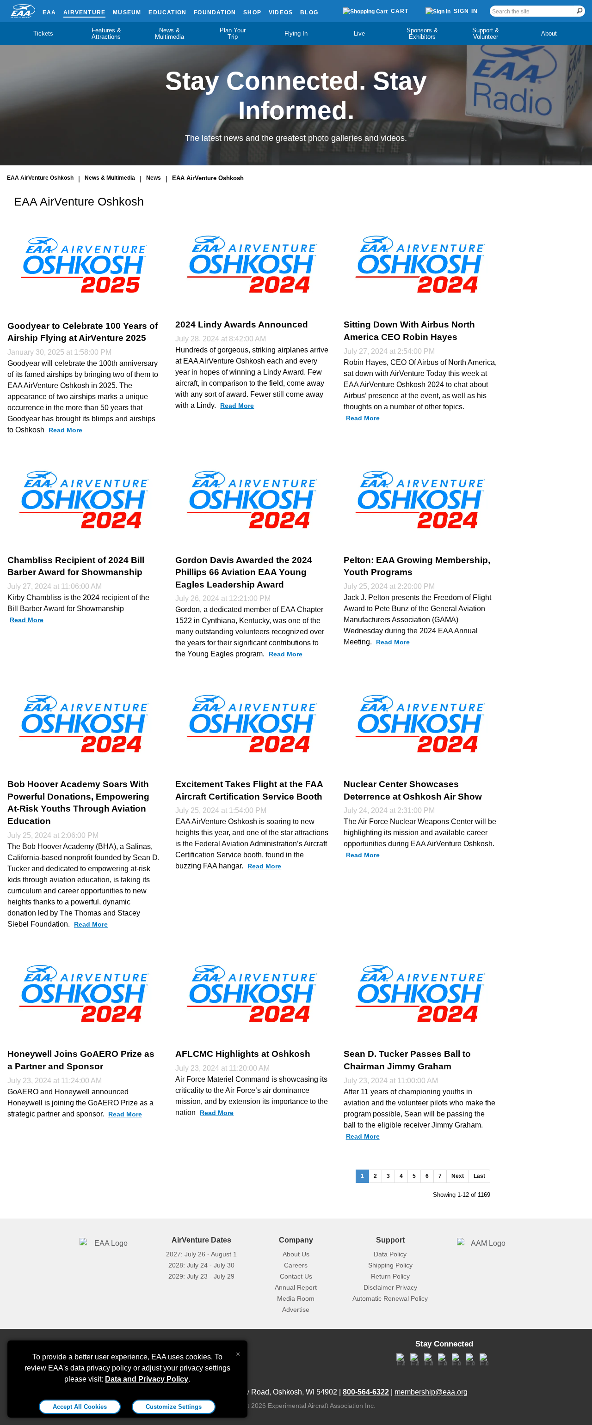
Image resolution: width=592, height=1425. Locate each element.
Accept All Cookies (80, 1406)
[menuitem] (43, 33)
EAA (49, 12)
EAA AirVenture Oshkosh (40, 178)
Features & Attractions (106, 33)
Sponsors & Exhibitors (422, 33)
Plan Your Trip (233, 33)
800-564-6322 (366, 1392)
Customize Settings (174, 1406)
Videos (281, 12)
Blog (309, 12)
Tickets (43, 33)
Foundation (215, 12)
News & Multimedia (169, 33)
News (153, 178)
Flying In (296, 33)
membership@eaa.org (431, 1392)
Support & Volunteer (485, 33)
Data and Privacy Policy (146, 1379)
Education (167, 12)
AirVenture (84, 12)
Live (359, 33)
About (549, 33)
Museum (127, 12)
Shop (252, 12)
